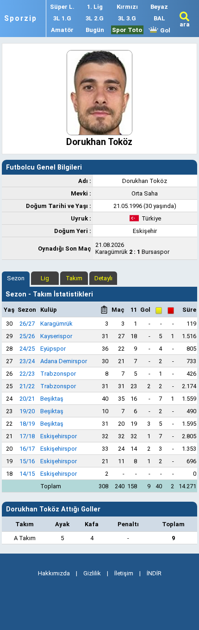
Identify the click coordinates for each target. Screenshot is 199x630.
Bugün (95, 29)
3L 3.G (127, 18)
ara (185, 24)
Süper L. (62, 6)
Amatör (62, 29)
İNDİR (154, 573)
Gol (164, 30)
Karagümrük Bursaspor (132, 248)
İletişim (123, 573)
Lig (45, 278)
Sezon (16, 278)
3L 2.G (95, 18)
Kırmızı (127, 6)
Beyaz (159, 6)
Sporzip (20, 18)
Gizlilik (92, 573)
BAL (159, 18)
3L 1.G (62, 18)
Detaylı (103, 278)
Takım (74, 278)
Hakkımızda (54, 573)
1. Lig (95, 6)
